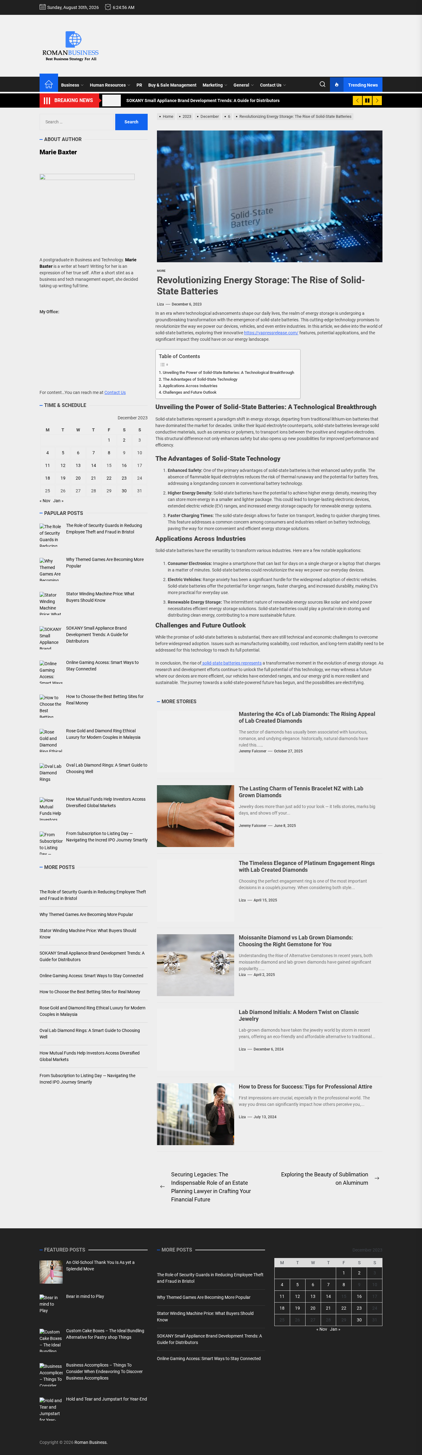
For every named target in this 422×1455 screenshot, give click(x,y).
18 (47, 478)
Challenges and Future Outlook (190, 392)
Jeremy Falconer (252, 751)
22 (109, 478)
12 (63, 465)
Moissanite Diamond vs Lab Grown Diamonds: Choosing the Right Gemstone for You (296, 941)
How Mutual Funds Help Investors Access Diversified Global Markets (90, 1056)
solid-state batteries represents (231, 663)
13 (78, 465)
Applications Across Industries (190, 385)
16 (124, 465)
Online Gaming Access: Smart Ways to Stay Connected (91, 975)
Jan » (58, 500)
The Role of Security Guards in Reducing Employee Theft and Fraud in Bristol (93, 895)
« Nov (45, 500)
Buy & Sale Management (172, 85)
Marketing (213, 85)
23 (124, 478)
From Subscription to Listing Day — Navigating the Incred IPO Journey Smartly (87, 1079)
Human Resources (108, 85)
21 (93, 478)
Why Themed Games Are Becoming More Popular (86, 914)
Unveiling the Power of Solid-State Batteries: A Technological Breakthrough (228, 372)
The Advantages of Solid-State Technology (200, 379)
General (241, 85)
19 (63, 478)
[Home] (49, 85)
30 (124, 490)
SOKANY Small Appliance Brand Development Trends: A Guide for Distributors (92, 956)
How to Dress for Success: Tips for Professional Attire (305, 1086)
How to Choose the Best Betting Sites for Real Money (90, 991)
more (161, 270)
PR (139, 85)
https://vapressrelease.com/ (271, 332)
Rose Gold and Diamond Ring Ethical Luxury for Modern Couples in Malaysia (93, 1011)
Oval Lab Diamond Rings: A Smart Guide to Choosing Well (90, 1033)
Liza (160, 304)
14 (93, 465)
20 (78, 478)
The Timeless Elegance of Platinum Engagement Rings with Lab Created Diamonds (307, 866)
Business (70, 85)
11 (47, 465)
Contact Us (270, 85)
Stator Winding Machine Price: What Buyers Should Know (88, 933)
